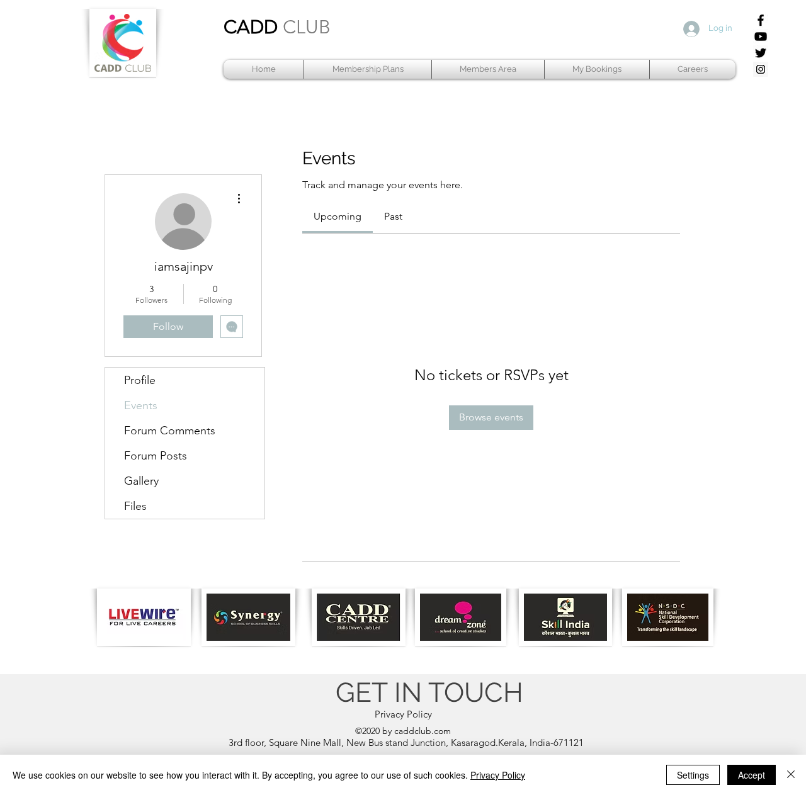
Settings (693, 775)
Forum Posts (155, 456)
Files (135, 506)
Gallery (141, 481)
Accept (751, 775)
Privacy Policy (497, 775)
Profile (140, 380)
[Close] (790, 775)
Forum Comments (169, 430)
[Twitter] (760, 52)
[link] (337, 216)
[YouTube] (760, 36)
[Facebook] (760, 20)
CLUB (307, 27)
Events (140, 405)
